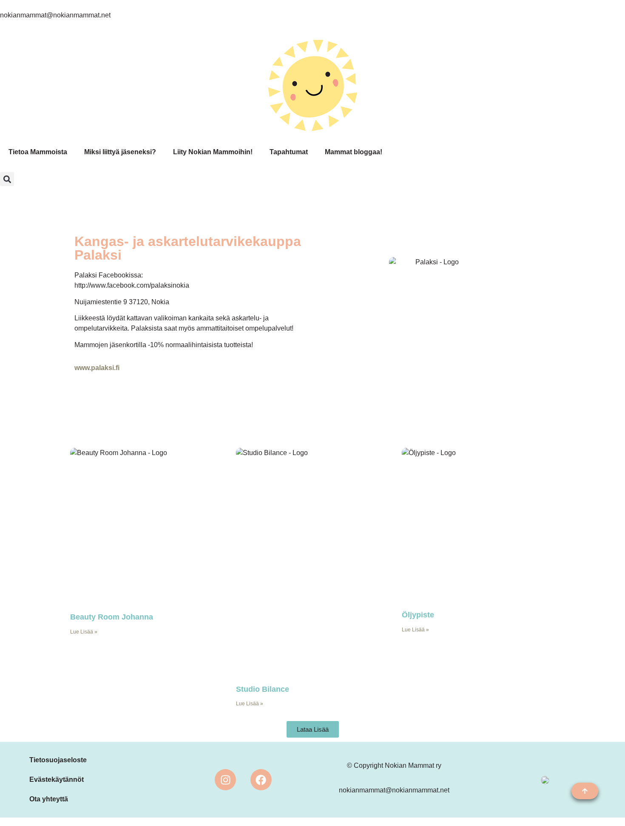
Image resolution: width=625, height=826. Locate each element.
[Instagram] (225, 779)
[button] (7, 179)
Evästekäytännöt (56, 779)
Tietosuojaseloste (58, 760)
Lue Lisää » (83, 632)
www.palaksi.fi (96, 367)
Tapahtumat (289, 152)
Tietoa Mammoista (38, 152)
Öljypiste (418, 615)
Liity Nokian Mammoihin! (213, 152)
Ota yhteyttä (48, 799)
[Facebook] (261, 779)
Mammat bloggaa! (353, 152)
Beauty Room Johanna (111, 617)
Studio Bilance (262, 689)
